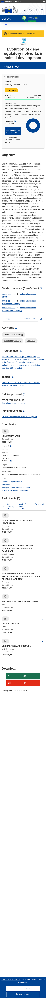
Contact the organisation (14, 482)
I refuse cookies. (23, 994)
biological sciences (28, 294)
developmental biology (12, 311)
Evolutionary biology (12, 341)
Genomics (31, 341)
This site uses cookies (11, 980)
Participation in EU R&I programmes (18, 487)
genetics (5, 297)
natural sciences (8, 294)
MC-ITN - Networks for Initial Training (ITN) (19, 417)
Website (8, 484)
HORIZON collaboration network (17, 490)
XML (25, 676)
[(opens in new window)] (10, 9)
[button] (30, 10)
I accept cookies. (23, 988)
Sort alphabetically (8, 505)
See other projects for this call (14, 403)
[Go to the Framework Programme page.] (23, 41)
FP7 (7, 24)
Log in (24, 10)
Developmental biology (13, 335)
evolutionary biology (11, 304)
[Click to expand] (42, 516)
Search (36, 10)
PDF (25, 683)
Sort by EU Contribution (23, 505)
